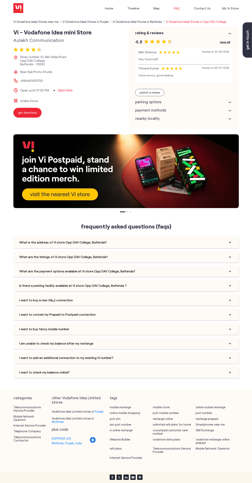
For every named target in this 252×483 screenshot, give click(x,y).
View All (225, 42)
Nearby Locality (147, 118)
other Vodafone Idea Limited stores (76, 400)
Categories (22, 398)
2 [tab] (128, 212)
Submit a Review (149, 92)
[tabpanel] (126, 171)
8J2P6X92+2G (61, 438)
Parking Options (148, 102)
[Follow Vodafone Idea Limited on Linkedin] (126, 477)
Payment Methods (150, 110)
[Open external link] (247, 56)
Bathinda (58, 421)
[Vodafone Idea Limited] (18, 8)
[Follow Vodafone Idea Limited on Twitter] (119, 477)
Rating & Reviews (149, 33)
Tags (113, 398)
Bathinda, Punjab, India (67, 443)
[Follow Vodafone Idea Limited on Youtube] (133, 477)
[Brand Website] (140, 477)
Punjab (99, 411)
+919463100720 (31, 80)
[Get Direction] (93, 442)
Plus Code (60, 429)
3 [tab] (131, 212)
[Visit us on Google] (112, 477)
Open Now (65, 90)
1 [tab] (121, 212)
